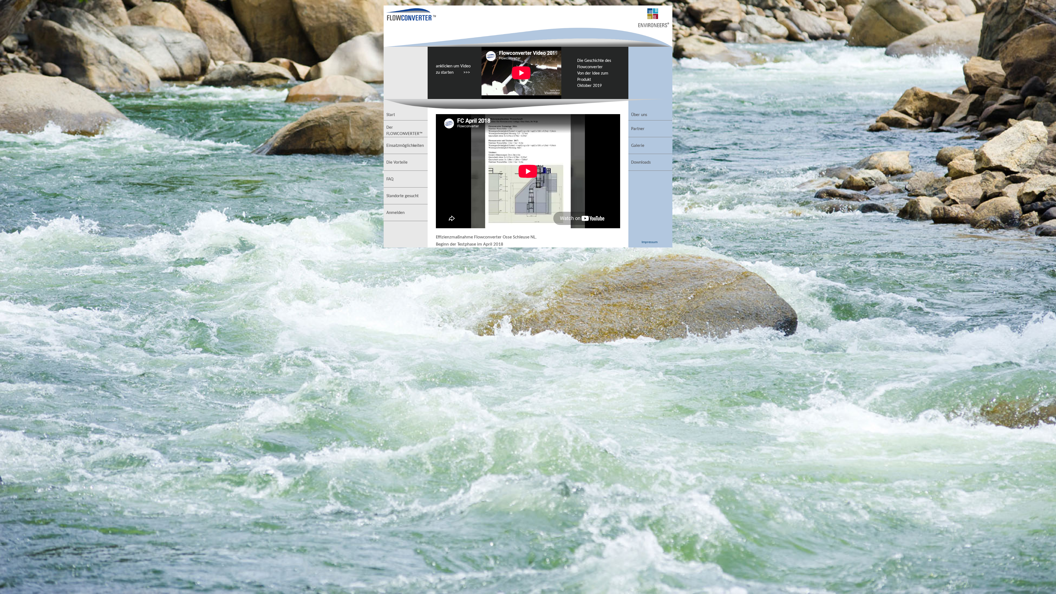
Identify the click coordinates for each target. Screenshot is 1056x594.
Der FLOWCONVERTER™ (404, 130)
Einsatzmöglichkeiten (405, 146)
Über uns (639, 115)
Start (390, 115)
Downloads (641, 162)
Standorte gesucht (402, 196)
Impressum (650, 242)
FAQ (390, 179)
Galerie (637, 146)
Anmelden (395, 213)
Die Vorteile (397, 162)
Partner (638, 129)
